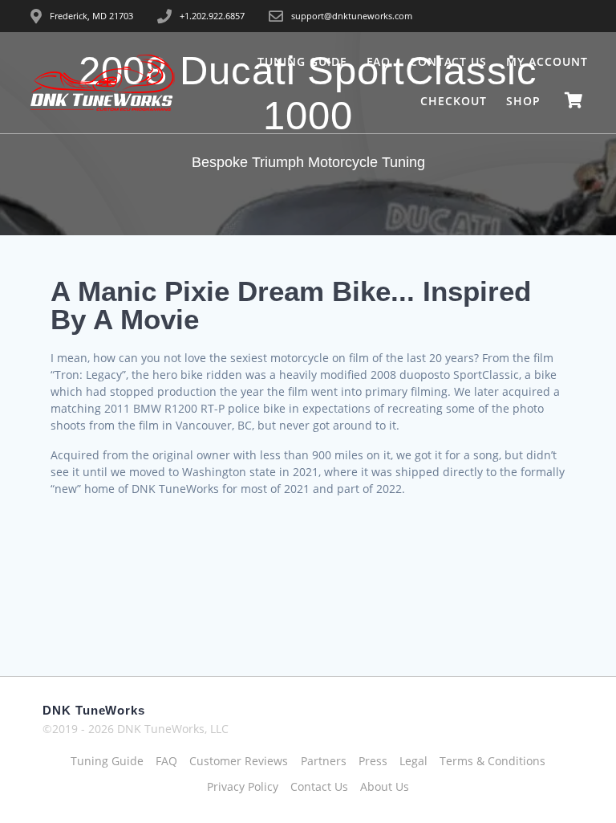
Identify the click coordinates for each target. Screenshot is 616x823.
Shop (523, 100)
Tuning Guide (302, 61)
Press (373, 760)
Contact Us (448, 61)
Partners (323, 760)
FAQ (379, 61)
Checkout (453, 100)
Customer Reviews (238, 760)
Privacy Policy (242, 786)
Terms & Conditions (492, 760)
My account (547, 61)
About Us (384, 786)
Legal (413, 760)
